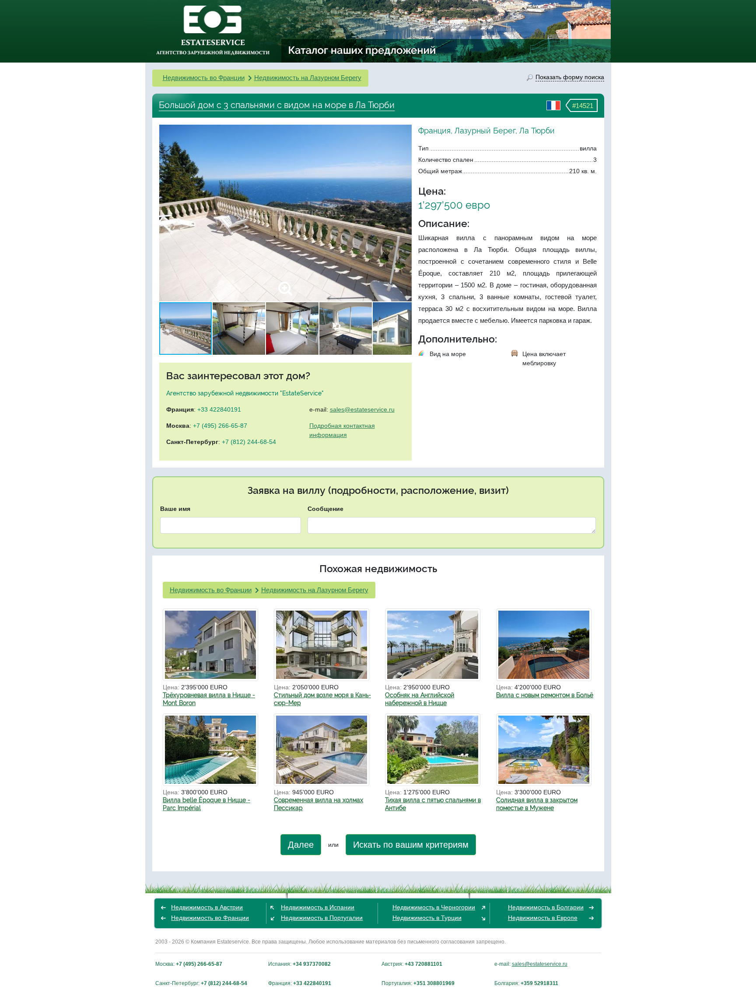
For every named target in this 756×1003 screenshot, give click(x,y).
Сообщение (325, 508)
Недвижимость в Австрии (207, 907)
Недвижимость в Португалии (322, 917)
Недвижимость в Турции (427, 917)
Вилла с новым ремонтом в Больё (544, 695)
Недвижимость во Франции (204, 77)
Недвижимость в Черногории (433, 907)
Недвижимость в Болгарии (546, 907)
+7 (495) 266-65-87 (220, 425)
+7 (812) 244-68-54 (249, 441)
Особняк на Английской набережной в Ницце (419, 699)
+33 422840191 (219, 409)
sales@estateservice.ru (362, 409)
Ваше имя (175, 508)
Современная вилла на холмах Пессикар (318, 804)
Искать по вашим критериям (411, 844)
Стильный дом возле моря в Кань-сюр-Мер (322, 699)
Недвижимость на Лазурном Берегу (307, 77)
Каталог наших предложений (362, 50)
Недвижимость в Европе (543, 917)
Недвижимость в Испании (317, 907)
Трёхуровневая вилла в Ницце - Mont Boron (209, 699)
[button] (404, 213)
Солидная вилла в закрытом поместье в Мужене (537, 804)
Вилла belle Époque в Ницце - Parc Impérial (206, 804)
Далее (301, 844)
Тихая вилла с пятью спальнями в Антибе (433, 804)
